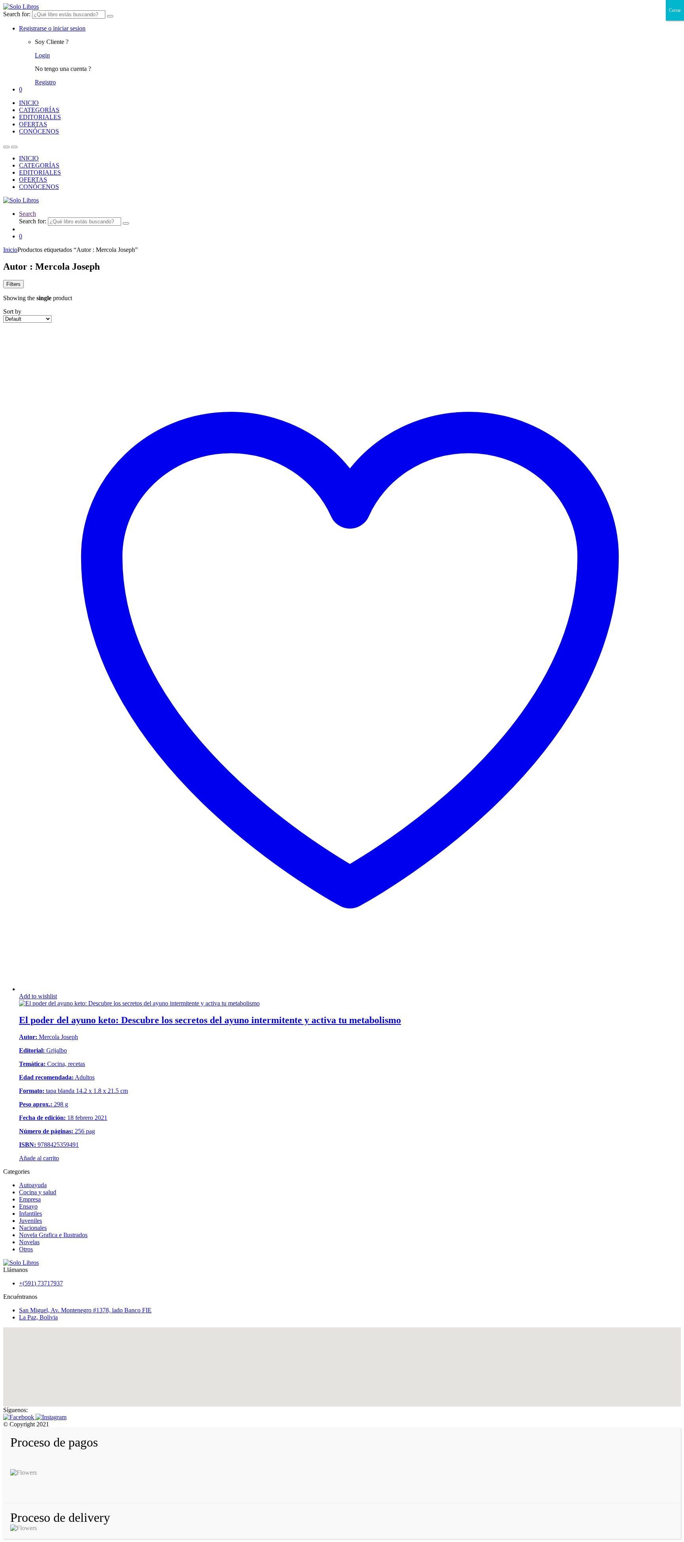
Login (42, 55)
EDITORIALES (40, 117)
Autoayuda (33, 1185)
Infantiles (30, 1213)
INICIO (29, 102)
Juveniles (30, 1220)
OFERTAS (33, 124)
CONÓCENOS (39, 131)
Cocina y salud (37, 1192)
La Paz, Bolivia (38, 1317)
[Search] (110, 16)
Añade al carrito (39, 1158)
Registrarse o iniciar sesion (52, 28)
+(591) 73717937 (41, 1283)
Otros (26, 1249)
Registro (45, 82)
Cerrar (675, 10)
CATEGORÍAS (39, 110)
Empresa (30, 1199)
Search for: (16, 14)
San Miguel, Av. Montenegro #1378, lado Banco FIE (85, 1310)
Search (27, 213)
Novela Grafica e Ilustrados (53, 1235)
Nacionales (33, 1227)
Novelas (29, 1242)
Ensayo (28, 1206)
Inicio (10, 249)
